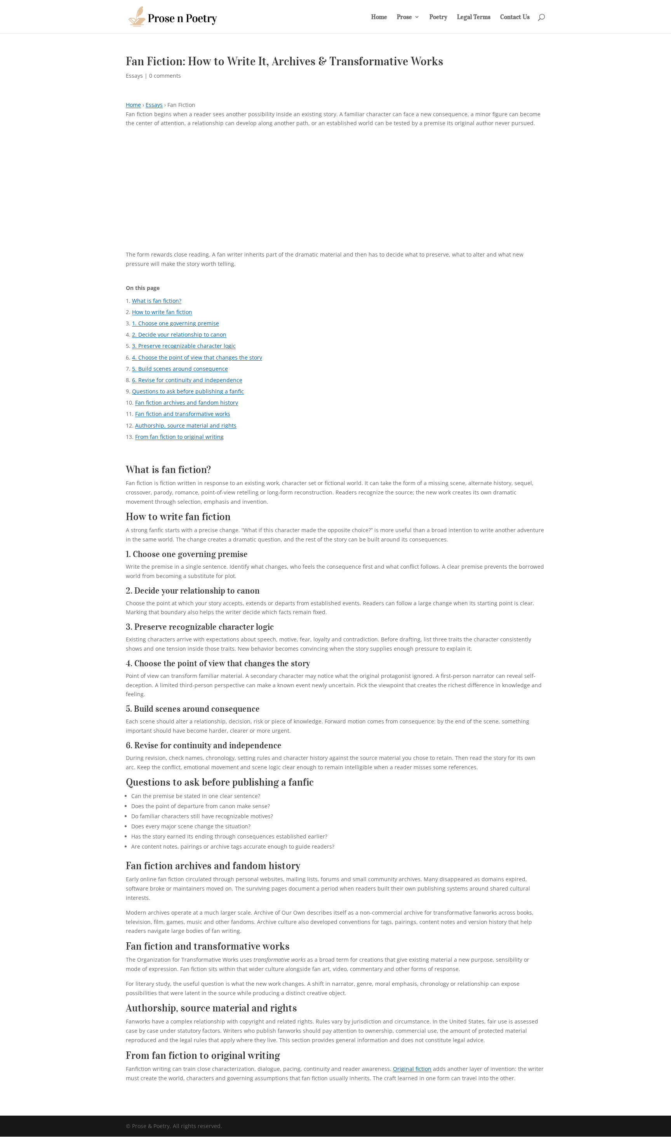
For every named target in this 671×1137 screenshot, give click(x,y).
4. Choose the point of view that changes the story (197, 357)
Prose (404, 17)
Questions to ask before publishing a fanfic (188, 391)
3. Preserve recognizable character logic (184, 345)
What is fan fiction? (156, 300)
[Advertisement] (335, 191)
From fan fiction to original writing (179, 436)
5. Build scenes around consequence (180, 368)
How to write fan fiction (162, 312)
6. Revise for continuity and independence (187, 380)
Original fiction (412, 1068)
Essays (134, 75)
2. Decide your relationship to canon (179, 334)
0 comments (165, 75)
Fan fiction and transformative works (182, 413)
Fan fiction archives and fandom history (186, 402)
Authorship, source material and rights (185, 425)
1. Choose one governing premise (175, 323)
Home (379, 17)
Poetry (438, 17)
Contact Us (515, 17)
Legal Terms (473, 17)
